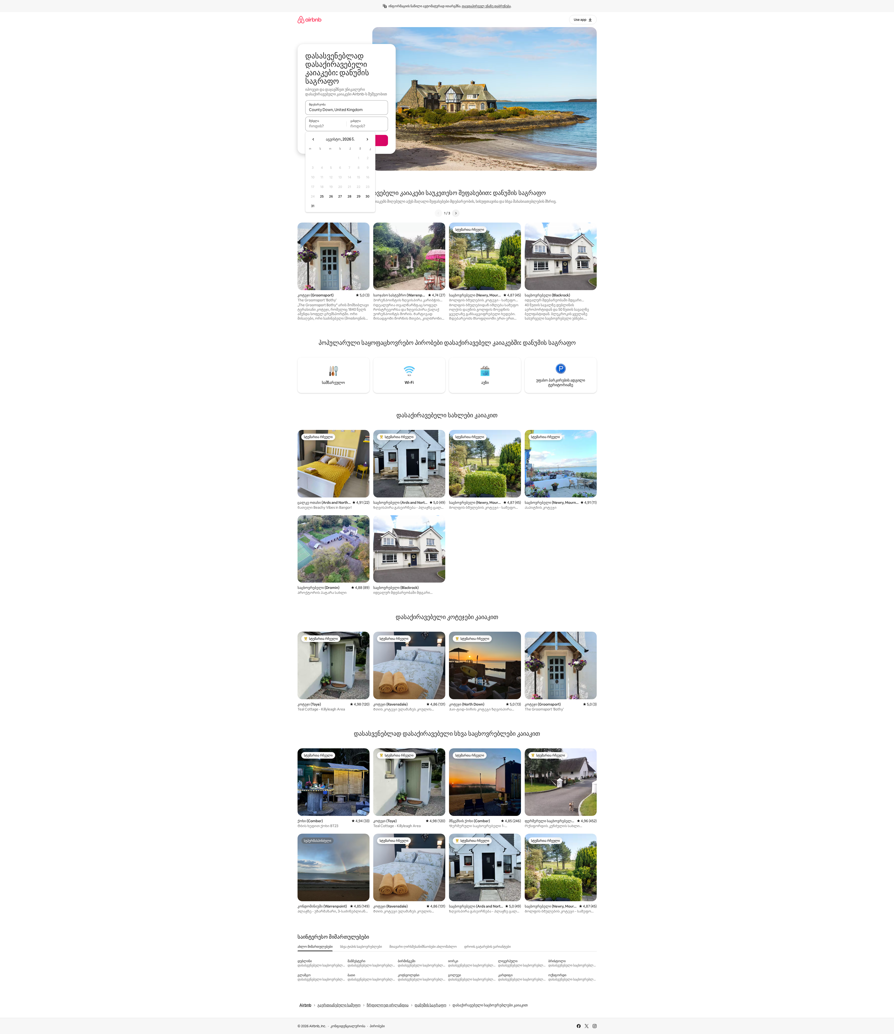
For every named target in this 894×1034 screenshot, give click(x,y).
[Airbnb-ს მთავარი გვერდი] (309, 19)
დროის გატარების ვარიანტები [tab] (487, 946)
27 (340, 196)
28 (349, 196)
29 (358, 196)
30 (368, 196)
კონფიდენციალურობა (347, 1026)
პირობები (377, 1026)
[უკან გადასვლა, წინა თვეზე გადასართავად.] (313, 139)
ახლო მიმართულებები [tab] (315, 946)
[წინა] (438, 213)
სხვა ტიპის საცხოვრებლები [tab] (361, 946)
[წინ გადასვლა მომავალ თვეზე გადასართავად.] (367, 139)
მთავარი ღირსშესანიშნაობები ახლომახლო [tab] (423, 946)
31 (312, 206)
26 (331, 196)
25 (322, 196)
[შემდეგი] (456, 213)
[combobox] (346, 109)
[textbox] (326, 126)
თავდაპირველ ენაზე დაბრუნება (486, 6)
